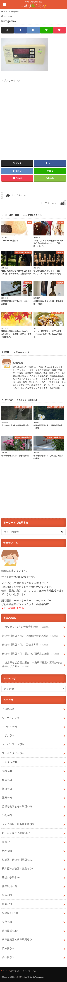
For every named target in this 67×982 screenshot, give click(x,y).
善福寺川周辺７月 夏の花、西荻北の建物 (30, 653)
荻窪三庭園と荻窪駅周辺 (18, 939)
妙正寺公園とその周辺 (16, 832)
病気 (7, 903)
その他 (8, 708)
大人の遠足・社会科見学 (18, 824)
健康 (7, 788)
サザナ (8, 735)
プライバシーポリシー (30, 971)
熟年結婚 (9, 886)
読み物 (8, 948)
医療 (7, 797)
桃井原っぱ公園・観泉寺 (18, 868)
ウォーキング (11, 717)
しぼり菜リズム (21, 977)
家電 (6, 841)
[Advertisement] (33, 115)
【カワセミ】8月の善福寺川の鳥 (26, 626)
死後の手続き (11, 877)
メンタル (9, 761)
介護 (7, 770)
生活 (7, 895)
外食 (7, 815)
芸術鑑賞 (10, 930)
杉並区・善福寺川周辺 (17, 859)
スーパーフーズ (13, 744)
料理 (7, 850)
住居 (7, 779)
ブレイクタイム (13, 753)
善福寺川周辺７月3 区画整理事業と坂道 (30, 635)
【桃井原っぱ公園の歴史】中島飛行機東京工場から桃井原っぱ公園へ (32, 664)
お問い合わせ (15, 971)
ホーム (4, 971)
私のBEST (10, 912)
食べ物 (8, 957)
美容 (7, 921)
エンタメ (9, 726)
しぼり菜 (18, 362)
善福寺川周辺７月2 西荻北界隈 (25, 644)
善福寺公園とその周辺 (17, 806)
